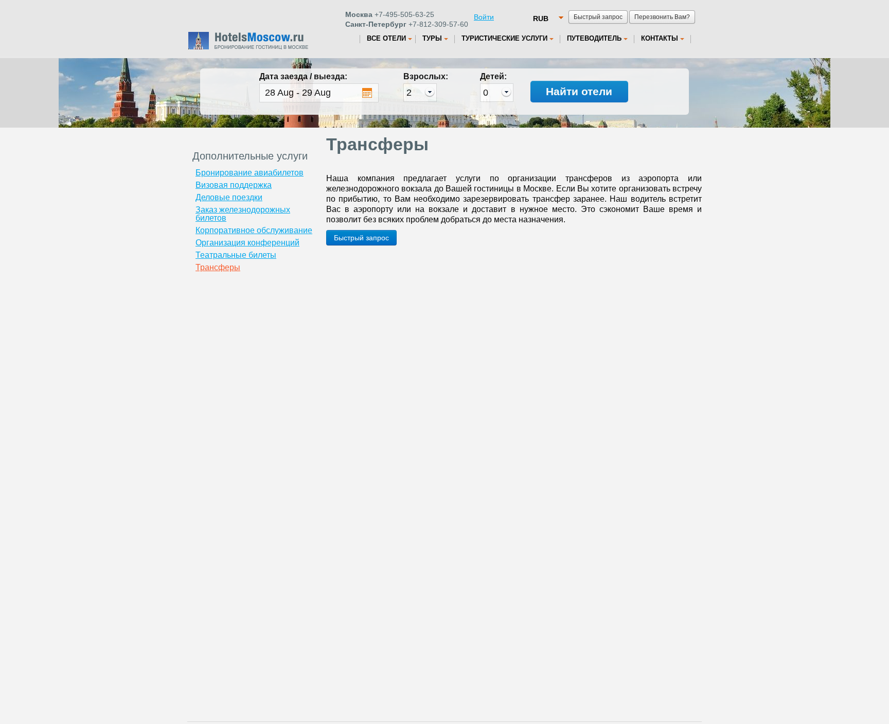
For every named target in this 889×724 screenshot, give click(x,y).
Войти (484, 17)
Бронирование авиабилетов (249, 172)
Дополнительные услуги (250, 156)
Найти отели (579, 91)
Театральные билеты (235, 255)
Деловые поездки (228, 197)
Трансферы (217, 267)
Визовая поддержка (233, 185)
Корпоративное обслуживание (253, 230)
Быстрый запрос (361, 238)
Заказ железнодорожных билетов (242, 213)
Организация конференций (247, 242)
